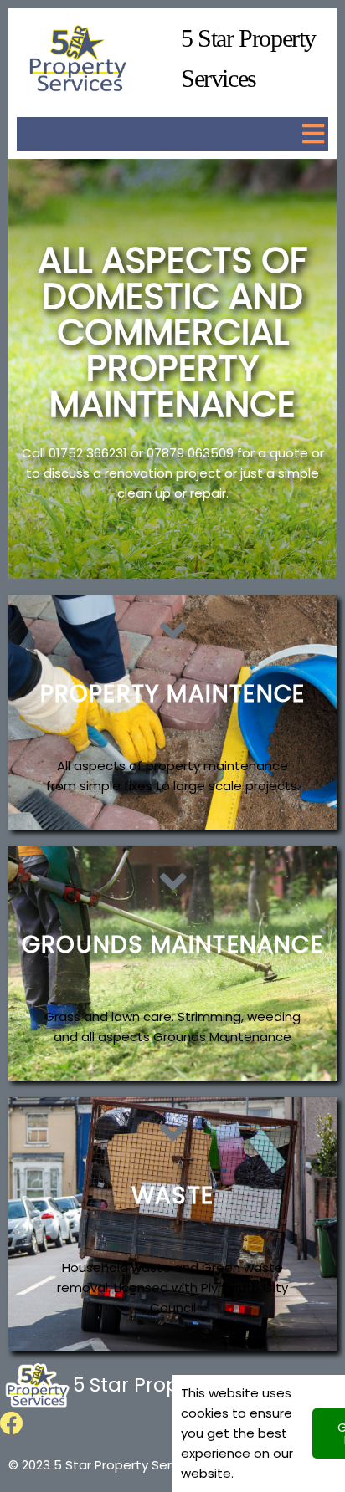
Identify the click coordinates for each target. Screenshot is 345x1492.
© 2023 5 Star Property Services (105, 1465)
